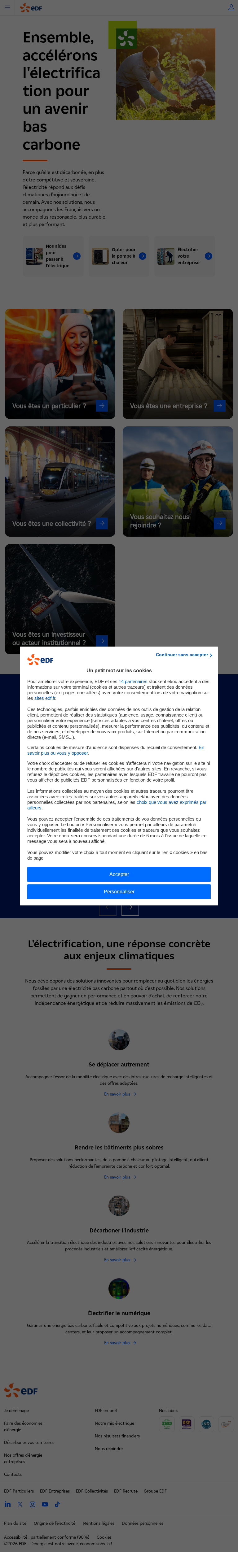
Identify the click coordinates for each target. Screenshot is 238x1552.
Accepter (119, 874)
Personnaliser (119, 891)
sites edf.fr (44, 698)
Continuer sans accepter (182, 654)
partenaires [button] (133, 681)
